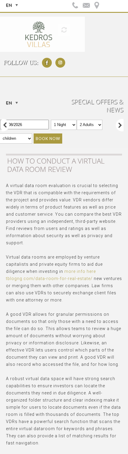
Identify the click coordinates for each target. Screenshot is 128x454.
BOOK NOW (48, 138)
